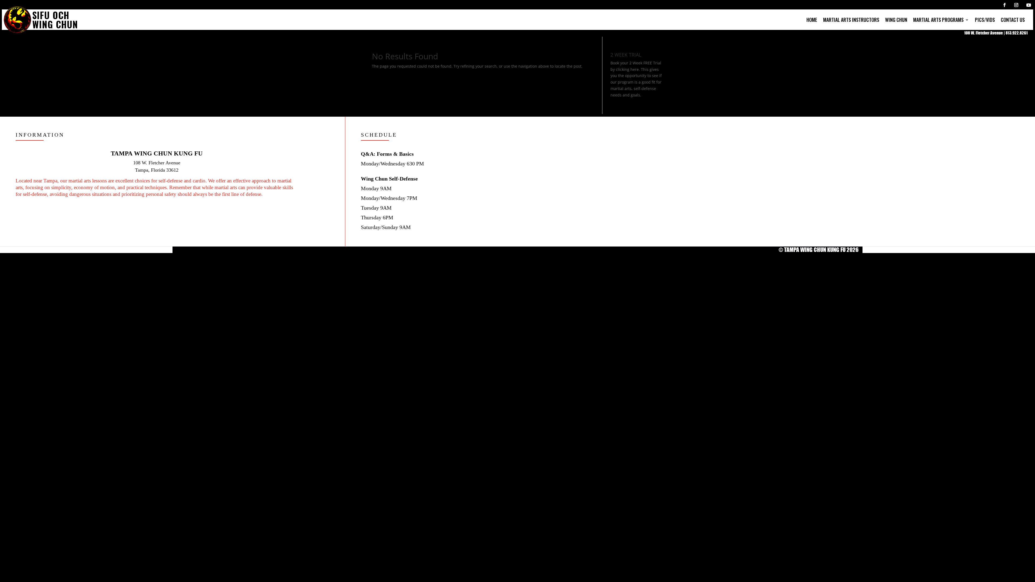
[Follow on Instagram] (1016, 5)
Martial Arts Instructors (851, 19)
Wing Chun (896, 19)
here (634, 69)
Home (811, 19)
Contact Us (1013, 19)
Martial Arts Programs (938, 19)
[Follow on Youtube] (1028, 4)
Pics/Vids (985, 19)
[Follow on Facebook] (1004, 5)
